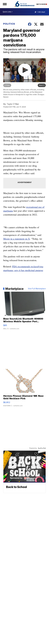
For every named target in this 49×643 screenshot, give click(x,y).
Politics (9, 23)
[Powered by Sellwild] (42, 448)
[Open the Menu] (4, 4)
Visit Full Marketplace (37, 289)
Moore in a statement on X (16, 238)
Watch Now (41, 4)
